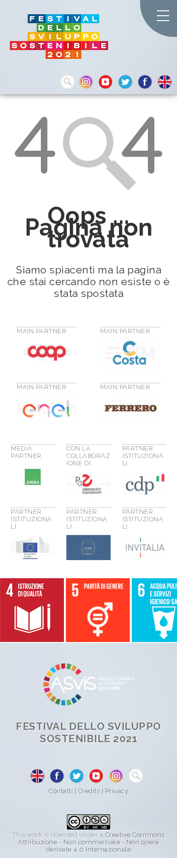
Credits (89, 791)
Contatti (61, 791)
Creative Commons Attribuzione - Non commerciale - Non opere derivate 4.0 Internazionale (91, 842)
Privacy (117, 791)
